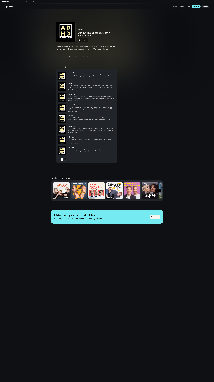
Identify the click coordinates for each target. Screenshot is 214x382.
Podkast (174, 7)
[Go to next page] (68, 159)
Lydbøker (182, 7)
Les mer (55, 1)
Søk (188, 7)
